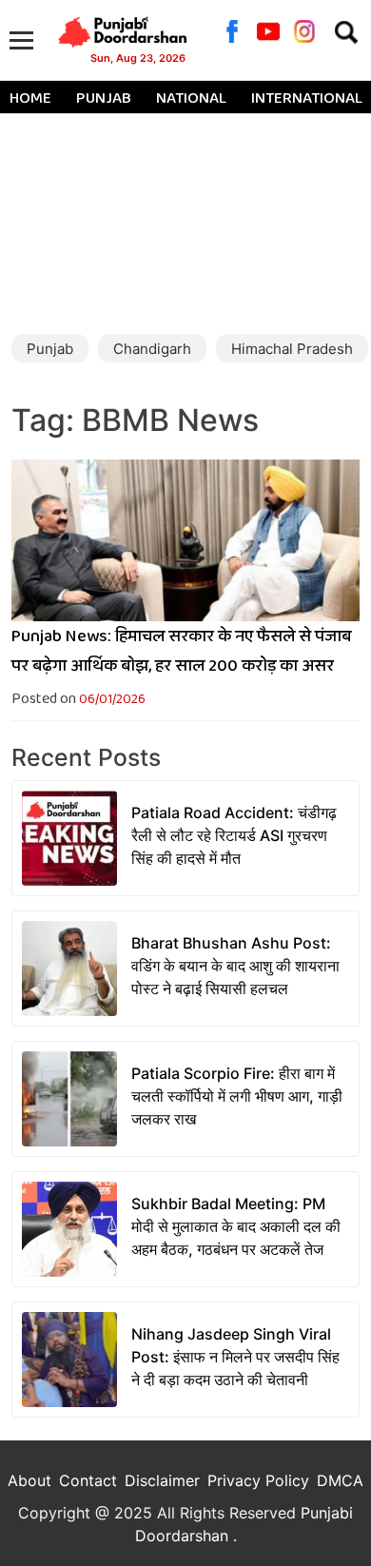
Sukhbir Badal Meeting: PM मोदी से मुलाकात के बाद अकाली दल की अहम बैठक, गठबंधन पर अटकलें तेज (236, 1226)
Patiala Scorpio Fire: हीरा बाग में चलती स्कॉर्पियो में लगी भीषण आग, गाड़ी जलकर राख (236, 1096)
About (29, 1480)
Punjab (103, 99)
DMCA (340, 1480)
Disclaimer (162, 1480)
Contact (88, 1480)
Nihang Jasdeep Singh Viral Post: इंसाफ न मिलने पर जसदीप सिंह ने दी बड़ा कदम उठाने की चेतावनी (235, 1356)
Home (30, 99)
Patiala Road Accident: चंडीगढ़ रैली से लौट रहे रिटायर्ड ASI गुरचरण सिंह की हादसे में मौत (234, 835)
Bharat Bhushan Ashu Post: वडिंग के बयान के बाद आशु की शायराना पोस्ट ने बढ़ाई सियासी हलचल (235, 965)
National (191, 99)
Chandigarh (152, 349)
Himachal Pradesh (292, 349)
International (306, 99)
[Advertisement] (185, 217)
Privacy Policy (258, 1480)
